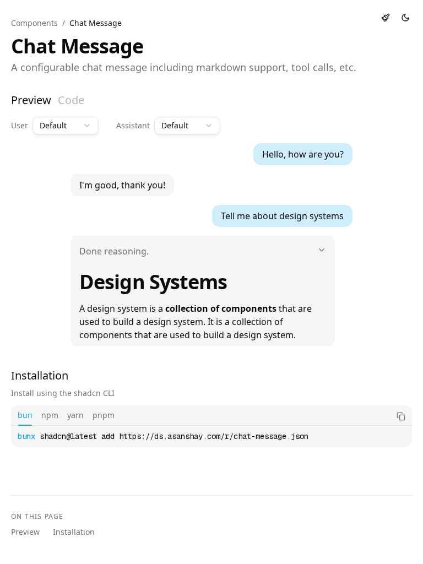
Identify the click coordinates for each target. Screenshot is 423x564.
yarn (75, 415)
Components (34, 23)
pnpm (104, 415)
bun (25, 415)
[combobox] (65, 125)
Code (71, 100)
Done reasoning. (114, 251)
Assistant (133, 125)
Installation (74, 532)
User (19, 125)
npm (49, 415)
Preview (31, 100)
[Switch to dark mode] (405, 17)
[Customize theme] (385, 17)
